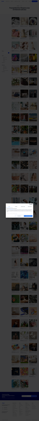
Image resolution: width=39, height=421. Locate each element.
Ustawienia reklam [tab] (23, 206)
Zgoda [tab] (9, 206)
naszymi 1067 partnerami (11, 209)
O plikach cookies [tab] (30, 206)
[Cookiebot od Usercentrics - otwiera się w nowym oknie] (30, 204)
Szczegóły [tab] (16, 206)
